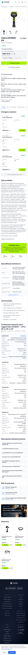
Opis (8, 107)
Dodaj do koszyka (15, 63)
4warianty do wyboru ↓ (7, 49)
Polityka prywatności (7, 640)
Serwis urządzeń (7, 629)
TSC (21, 608)
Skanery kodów (7, 601)
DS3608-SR (5, 362)
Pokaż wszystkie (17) (13, 294)
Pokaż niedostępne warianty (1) (14, 174)
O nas (7, 627)
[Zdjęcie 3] (16, 32)
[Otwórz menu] (25, 2)
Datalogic (21, 603)
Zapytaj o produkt (15, 67)
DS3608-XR (5, 336)
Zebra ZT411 (7, 613)
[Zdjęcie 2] (10, 32)
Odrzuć (4, 652)
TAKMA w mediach (7, 635)
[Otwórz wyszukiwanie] (15, 2)
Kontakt (7, 631)
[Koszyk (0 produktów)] (22, 2)
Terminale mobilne (7, 599)
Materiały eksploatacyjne (7, 606)
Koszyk (23, 130)
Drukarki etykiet (7, 597)
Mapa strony (7, 642)
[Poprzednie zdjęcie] (3, 18)
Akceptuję (12, 652)
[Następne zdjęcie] (24, 18)
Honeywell (21, 599)
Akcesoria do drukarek (7, 608)
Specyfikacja (13, 107)
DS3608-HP (5, 412)
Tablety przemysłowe (7, 603)
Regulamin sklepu (7, 638)
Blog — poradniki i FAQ (20, 619)
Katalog (11, 6)
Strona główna (4, 6)
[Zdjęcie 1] (4, 32)
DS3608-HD (5, 387)
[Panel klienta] (19, 2)
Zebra (21, 597)
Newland (21, 606)
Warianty (3, 107)
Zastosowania (20, 107)
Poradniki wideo (21, 622)
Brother (20, 601)
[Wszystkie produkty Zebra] (23, 38)
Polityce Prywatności (6, 649)
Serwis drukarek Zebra (20, 613)
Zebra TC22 (7, 615)
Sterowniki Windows (21, 617)
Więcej (11, 544)
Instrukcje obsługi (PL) (20, 615)
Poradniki (7, 633)
